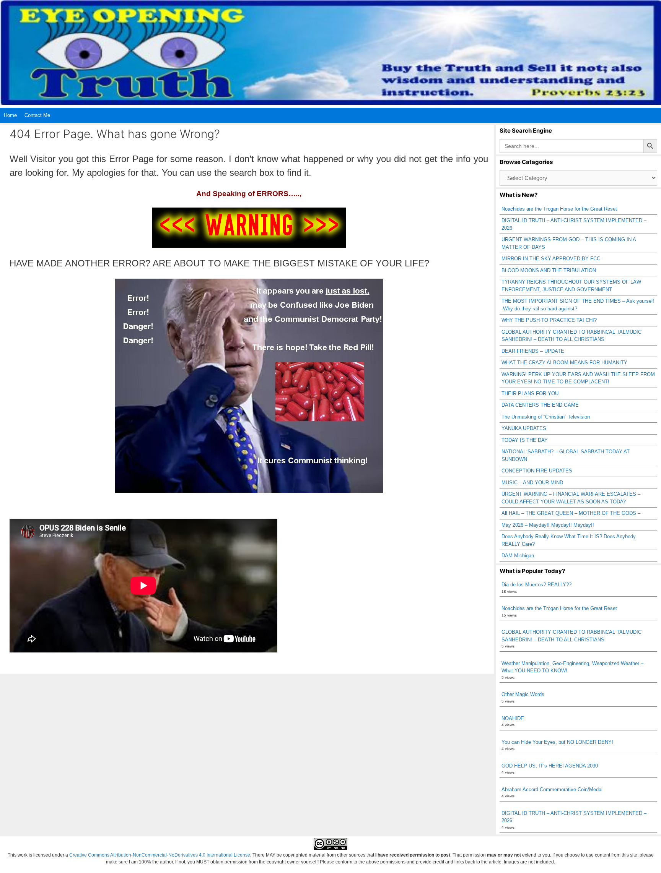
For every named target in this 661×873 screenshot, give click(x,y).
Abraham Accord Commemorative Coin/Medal (551, 789)
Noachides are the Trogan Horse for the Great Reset (559, 209)
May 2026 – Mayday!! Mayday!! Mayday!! (547, 525)
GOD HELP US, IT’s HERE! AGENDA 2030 (549, 766)
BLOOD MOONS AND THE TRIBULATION (548, 270)
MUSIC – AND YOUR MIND (532, 482)
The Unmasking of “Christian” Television (545, 417)
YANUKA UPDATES (523, 428)
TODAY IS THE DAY (524, 440)
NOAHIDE (512, 718)
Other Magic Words (522, 694)
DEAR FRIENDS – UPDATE (532, 351)
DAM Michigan (517, 555)
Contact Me (37, 115)
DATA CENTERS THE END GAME (540, 405)
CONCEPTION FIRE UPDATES (536, 471)
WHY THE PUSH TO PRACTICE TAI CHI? (549, 320)
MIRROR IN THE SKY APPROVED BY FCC (550, 258)
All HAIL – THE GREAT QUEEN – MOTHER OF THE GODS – (570, 513)
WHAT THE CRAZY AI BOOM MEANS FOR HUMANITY (564, 362)
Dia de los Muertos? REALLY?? (536, 584)
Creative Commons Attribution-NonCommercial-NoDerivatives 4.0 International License (159, 855)
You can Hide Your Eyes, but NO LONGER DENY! (557, 742)
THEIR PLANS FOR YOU (529, 393)
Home (10, 115)
